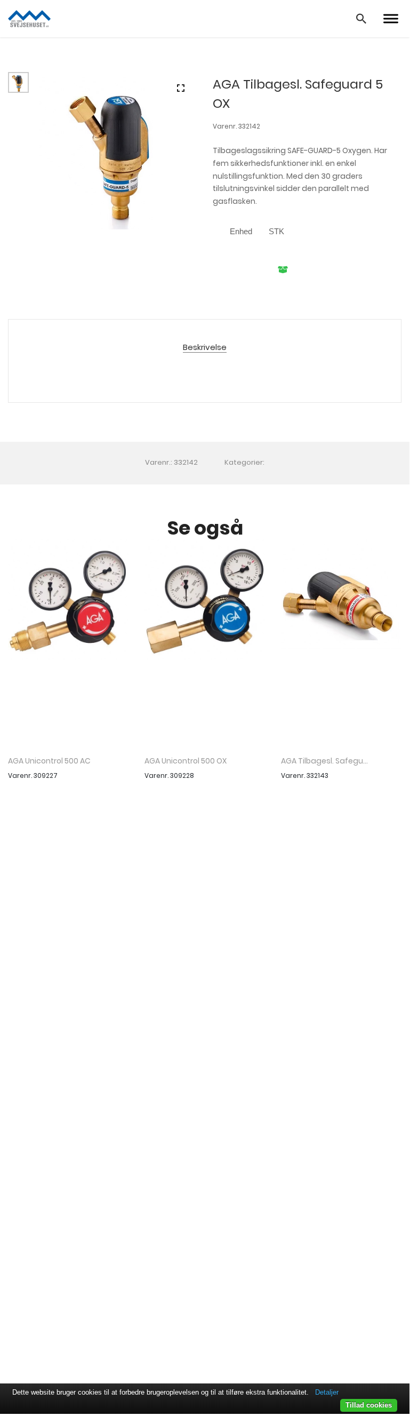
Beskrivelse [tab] (205, 348)
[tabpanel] (118, 150)
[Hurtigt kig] (68, 643)
